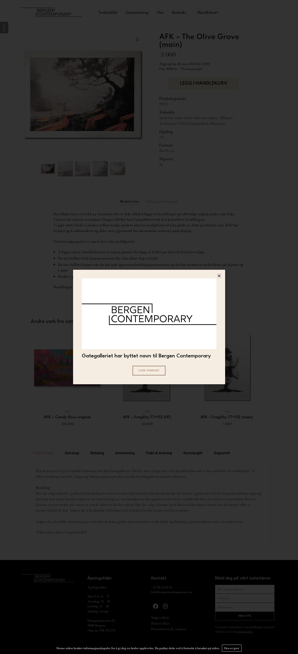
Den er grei (231, 648)
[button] (219, 275)
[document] (149, 327)
